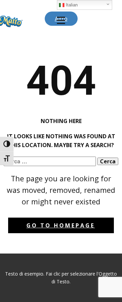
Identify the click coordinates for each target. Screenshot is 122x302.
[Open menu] (61, 20)
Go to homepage (60, 225)
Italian (71, 4)
